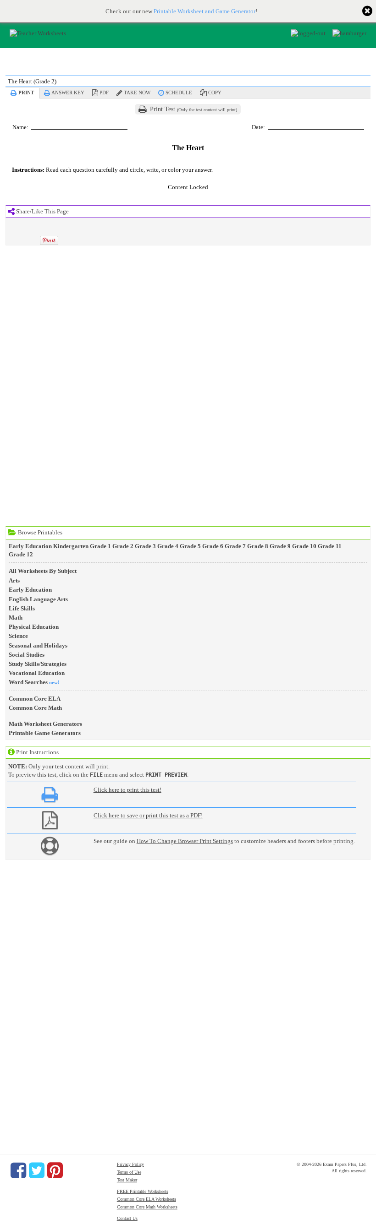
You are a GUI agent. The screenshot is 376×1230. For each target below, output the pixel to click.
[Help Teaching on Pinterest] (55, 1170)
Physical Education (34, 626)
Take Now (137, 92)
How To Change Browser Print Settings (185, 841)
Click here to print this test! (127, 789)
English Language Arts (38, 599)
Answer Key (67, 92)
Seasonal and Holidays (38, 645)
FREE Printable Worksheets (142, 1191)
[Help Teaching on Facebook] (18, 1170)
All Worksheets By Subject (43, 570)
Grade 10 (304, 546)
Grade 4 (167, 546)
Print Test (162, 109)
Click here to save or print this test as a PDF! (148, 815)
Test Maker (127, 1179)
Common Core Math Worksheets (147, 1206)
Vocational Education (37, 672)
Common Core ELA (35, 698)
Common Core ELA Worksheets (146, 1199)
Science (18, 635)
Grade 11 (330, 546)
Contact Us (127, 1218)
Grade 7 (235, 546)
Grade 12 (21, 554)
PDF (104, 92)
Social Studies (26, 654)
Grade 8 (257, 546)
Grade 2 (122, 546)
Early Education (30, 546)
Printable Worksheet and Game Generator (204, 11)
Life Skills (22, 608)
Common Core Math (35, 707)
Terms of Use (129, 1172)
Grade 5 (190, 546)
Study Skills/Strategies (37, 663)
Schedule (179, 92)
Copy (214, 92)
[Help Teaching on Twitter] (36, 1170)
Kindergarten (70, 546)
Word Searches (28, 682)
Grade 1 (100, 546)
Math (15, 617)
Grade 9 (280, 546)
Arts (14, 580)
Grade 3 (145, 546)
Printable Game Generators (45, 732)
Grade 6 (212, 546)
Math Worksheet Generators (45, 723)
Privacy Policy (130, 1164)
